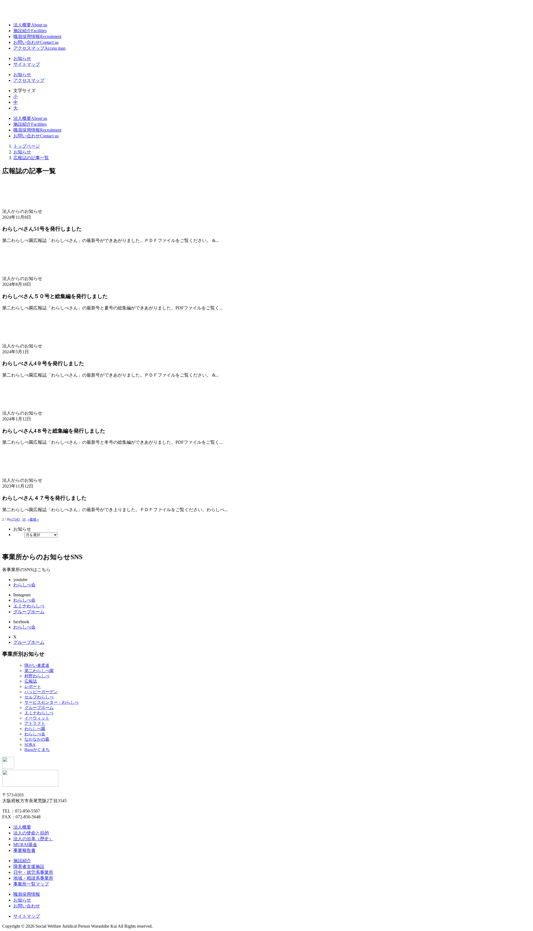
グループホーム (28, 611)
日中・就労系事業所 (33, 872)
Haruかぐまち (37, 749)
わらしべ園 (34, 728)
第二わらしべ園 (39, 670)
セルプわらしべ (39, 697)
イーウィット (36, 718)
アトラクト (34, 723)
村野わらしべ (36, 676)
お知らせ (22, 58)
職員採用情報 (37, 36)
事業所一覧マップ (31, 884)
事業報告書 (24, 850)
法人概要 (30, 24)
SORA (30, 744)
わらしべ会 (24, 584)
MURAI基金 (25, 844)
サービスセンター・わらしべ (51, 702)
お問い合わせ (36, 42)
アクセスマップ (39, 48)
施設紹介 (30, 30)
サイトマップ (26, 64)
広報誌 (30, 681)
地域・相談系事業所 (33, 878)
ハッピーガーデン (41, 692)
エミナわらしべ (28, 606)
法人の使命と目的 (31, 833)
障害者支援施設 (28, 866)
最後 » (34, 519)
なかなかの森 (36, 739)
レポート (32, 686)
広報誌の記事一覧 (31, 157)
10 (24, 519)
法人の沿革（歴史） (33, 838)
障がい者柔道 (36, 665)
